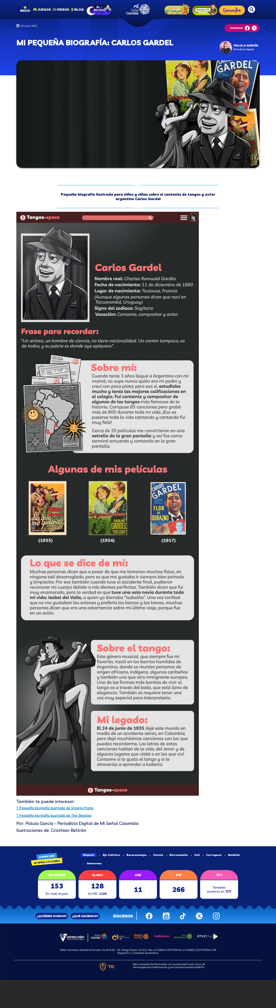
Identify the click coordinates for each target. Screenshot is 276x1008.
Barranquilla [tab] (179, 855)
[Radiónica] (161, 935)
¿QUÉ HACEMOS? (85, 916)
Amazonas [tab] (94, 863)
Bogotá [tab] (88, 855)
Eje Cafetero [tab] (111, 855)
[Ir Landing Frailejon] (176, 9)
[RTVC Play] (208, 936)
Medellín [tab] (234, 855)
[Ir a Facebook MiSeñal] (149, 915)
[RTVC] (71, 937)
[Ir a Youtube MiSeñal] (166, 915)
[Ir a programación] (100, 9)
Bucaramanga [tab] (137, 855)
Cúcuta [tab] (158, 855)
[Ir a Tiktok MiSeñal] (183, 915)
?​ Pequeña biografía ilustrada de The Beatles (54, 815)
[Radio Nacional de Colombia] (141, 936)
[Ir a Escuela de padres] (205, 9)
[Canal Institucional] (120, 936)
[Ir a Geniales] (232, 9)
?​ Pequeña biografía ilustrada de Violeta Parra (55, 807)
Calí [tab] (197, 855)
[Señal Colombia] (99, 936)
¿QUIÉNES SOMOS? (52, 916)
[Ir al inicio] (138, 9)
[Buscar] (251, 9)
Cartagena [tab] (214, 855)
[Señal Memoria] (183, 936)
